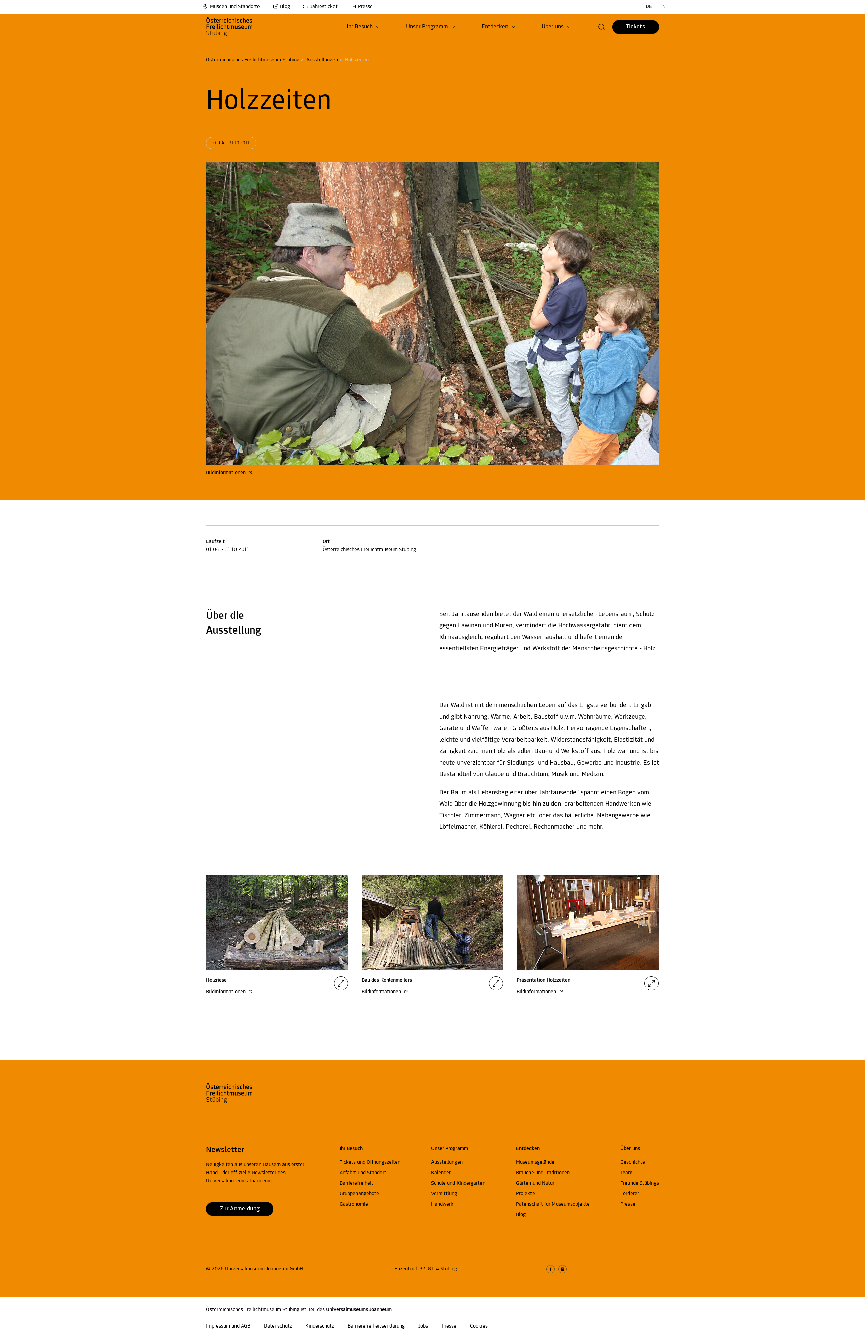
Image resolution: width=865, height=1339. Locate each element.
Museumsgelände (535, 1162)
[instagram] (562, 1269)
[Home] (240, 27)
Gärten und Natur (535, 1183)
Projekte (525, 1193)
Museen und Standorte (235, 6)
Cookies (479, 1326)
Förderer (629, 1193)
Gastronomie (354, 1204)
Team (626, 1173)
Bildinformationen (226, 472)
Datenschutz (278, 1326)
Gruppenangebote (359, 1193)
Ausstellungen (322, 60)
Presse (365, 6)
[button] (363, 27)
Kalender (441, 1173)
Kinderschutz (319, 1326)
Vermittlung (444, 1193)
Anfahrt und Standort (363, 1173)
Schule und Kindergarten (458, 1183)
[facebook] (550, 1269)
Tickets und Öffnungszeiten (370, 1162)
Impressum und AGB (228, 1326)
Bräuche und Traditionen (543, 1173)
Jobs (423, 1326)
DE (649, 6)
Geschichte (632, 1162)
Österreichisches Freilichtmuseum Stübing (252, 60)
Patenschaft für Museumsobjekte (553, 1204)
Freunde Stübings (639, 1183)
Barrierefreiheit (356, 1183)
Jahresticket (324, 6)
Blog (285, 6)
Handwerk (442, 1204)
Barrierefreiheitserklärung (376, 1326)
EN (662, 6)
